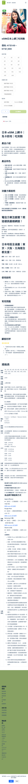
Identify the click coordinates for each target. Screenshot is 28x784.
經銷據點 (4, 715)
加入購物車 (18, 111)
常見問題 (4, 710)
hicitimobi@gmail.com (4, 749)
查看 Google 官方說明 (10, 515)
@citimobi (4, 741)
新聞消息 (4, 712)
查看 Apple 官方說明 (10, 506)
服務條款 (4, 691)
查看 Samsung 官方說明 (11, 525)
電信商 (3, 98)
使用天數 (4, 54)
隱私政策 (4, 693)
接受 (11, 781)
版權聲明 (4, 703)
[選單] (25, 2)
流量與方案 (4, 80)
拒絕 (17, 781)
